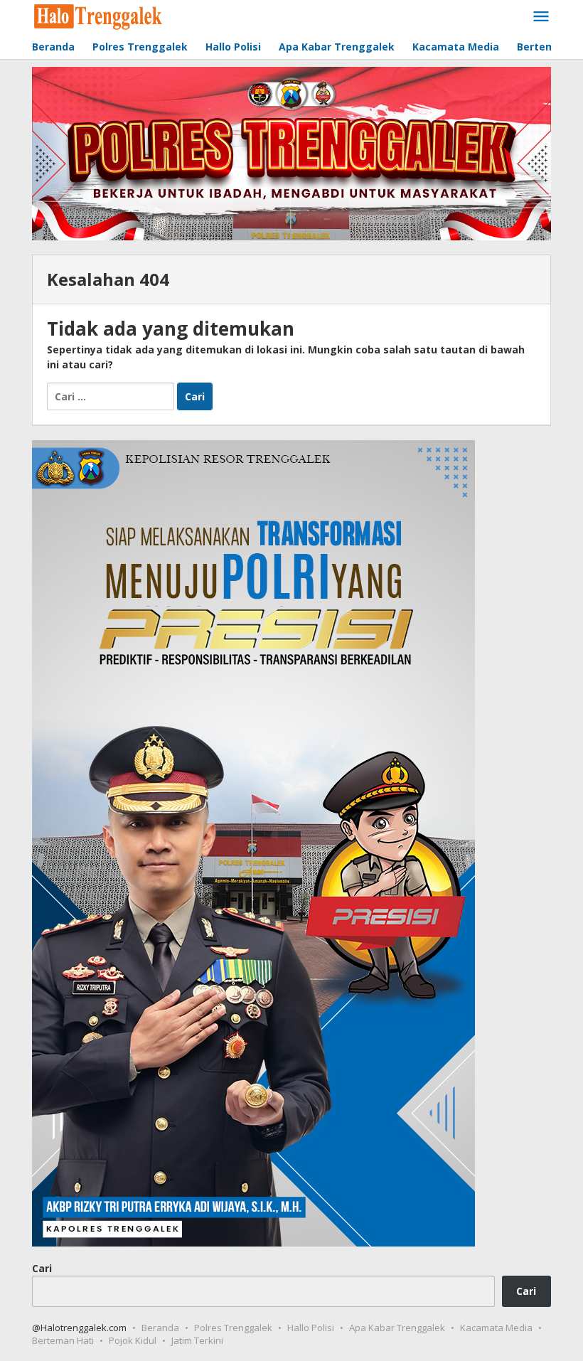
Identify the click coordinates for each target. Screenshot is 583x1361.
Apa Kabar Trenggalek (397, 1327)
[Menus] (541, 17)
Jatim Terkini (197, 1340)
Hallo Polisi (310, 1327)
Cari (42, 1268)
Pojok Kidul (132, 1340)
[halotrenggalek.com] (98, 15)
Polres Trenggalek (233, 1327)
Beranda (160, 1327)
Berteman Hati (63, 1340)
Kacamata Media (496, 1327)
